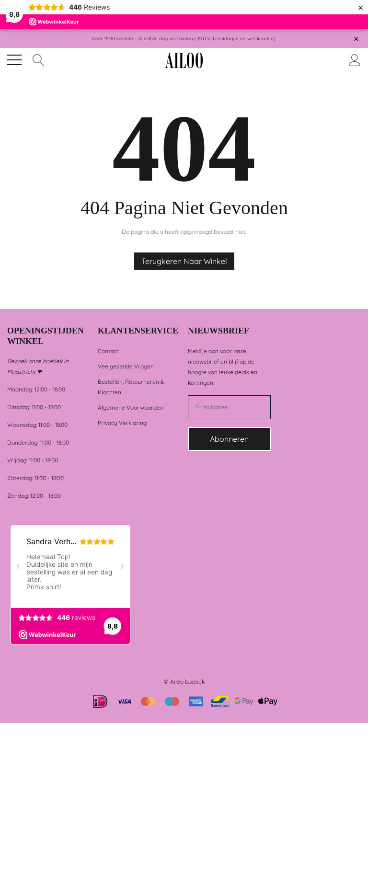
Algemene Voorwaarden (130, 407)
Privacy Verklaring (122, 422)
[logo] (184, 60)
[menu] (14, 60)
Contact (108, 351)
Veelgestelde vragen (126, 366)
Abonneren (229, 439)
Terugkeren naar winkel (184, 261)
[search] (39, 59)
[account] (355, 59)
